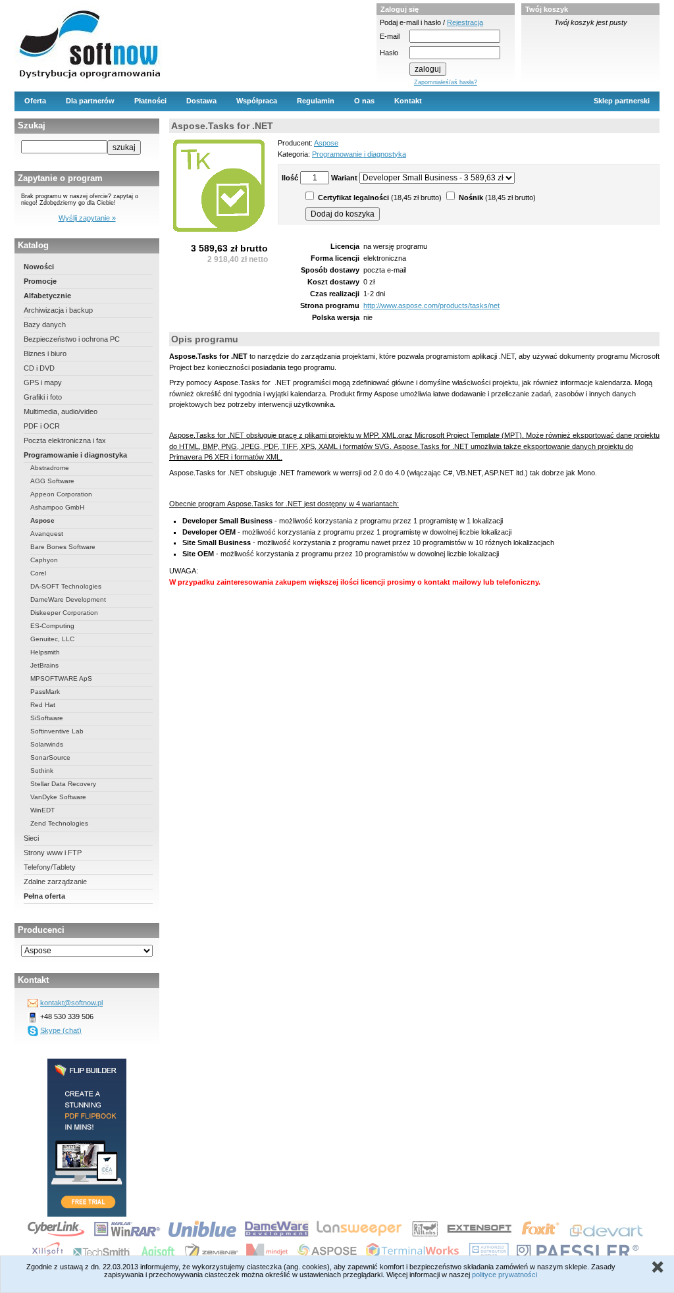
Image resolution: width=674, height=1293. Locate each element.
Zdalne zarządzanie (55, 881)
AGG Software (52, 481)
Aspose (42, 520)
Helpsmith (45, 652)
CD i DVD (39, 368)
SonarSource (50, 757)
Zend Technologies (59, 823)
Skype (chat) (61, 1030)
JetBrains (44, 665)
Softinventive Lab (57, 731)
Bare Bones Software (62, 546)
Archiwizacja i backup (58, 310)
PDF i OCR (42, 426)
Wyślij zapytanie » (87, 218)
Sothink (41, 770)
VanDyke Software (58, 797)
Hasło (389, 53)
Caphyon (44, 560)
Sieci (31, 838)
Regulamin (315, 101)
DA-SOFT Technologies (65, 586)
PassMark (45, 691)
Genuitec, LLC (52, 639)
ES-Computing (52, 625)
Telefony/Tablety (50, 867)
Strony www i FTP (53, 853)
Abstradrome (49, 467)
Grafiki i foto (43, 397)
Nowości (39, 267)
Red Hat (42, 704)
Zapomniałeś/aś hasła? (445, 82)
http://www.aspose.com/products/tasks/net (431, 305)
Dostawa (201, 101)
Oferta (35, 101)
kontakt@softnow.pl (71, 1003)
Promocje (40, 281)
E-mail (390, 36)
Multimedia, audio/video (60, 411)
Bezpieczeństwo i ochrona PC (72, 339)
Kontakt (408, 101)
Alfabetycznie (47, 296)
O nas (364, 101)
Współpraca (256, 101)
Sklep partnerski (622, 101)
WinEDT (42, 810)
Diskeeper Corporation (64, 612)
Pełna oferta (44, 896)
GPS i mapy (43, 382)
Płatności (150, 101)
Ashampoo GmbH (57, 507)
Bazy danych (45, 325)
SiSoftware (46, 718)
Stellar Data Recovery (63, 783)
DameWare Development (68, 599)
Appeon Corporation (61, 494)
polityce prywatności (504, 1275)
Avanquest (46, 533)
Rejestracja (465, 22)
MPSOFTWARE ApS (61, 678)
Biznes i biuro (45, 353)
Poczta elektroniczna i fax (65, 440)
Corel (38, 573)
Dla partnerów (90, 101)
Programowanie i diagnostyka (75, 455)
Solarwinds (46, 744)
